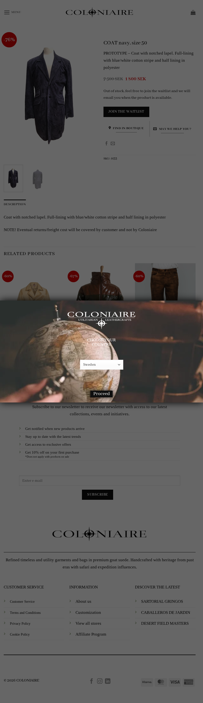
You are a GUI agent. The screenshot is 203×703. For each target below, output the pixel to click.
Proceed (101, 394)
